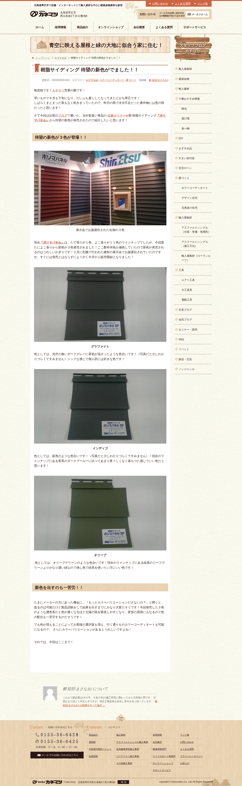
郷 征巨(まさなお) (158, 80)
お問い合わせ (160, 3)
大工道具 (187, 289)
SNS (181, 339)
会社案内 (157, 742)
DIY (181, 138)
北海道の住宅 (189, 207)
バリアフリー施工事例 (127, 756)
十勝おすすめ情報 (189, 98)
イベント (184, 349)
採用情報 (60, 27)
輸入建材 (184, 88)
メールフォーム (197, 14)
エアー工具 (188, 279)
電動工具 (187, 299)
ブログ (62, 115)
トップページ (43, 57)
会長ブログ (185, 319)
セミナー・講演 (188, 329)
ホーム (40, 27)
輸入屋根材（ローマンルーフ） (196, 257)
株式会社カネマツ (49, 14)
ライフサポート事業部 (164, 756)
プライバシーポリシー (191, 756)
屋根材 (92, 742)
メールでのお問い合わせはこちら (57, 755)
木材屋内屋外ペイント (100, 749)
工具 (181, 269)
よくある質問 (183, 3)
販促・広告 (185, 359)
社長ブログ (185, 309)
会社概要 (139, 27)
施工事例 (120, 735)
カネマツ (58, 90)
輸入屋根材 (185, 68)
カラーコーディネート (112, 80)
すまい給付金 (187, 158)
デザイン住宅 (189, 197)
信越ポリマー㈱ (118, 115)
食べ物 (185, 128)
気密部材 (93, 756)
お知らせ (184, 763)
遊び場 (185, 118)
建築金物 (184, 78)
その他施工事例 (124, 763)
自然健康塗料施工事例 (127, 749)
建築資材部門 (159, 749)
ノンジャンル (187, 369)
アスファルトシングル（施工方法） (195, 243)
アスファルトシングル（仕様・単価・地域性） (196, 229)
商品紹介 (82, 27)
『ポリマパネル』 (52, 242)
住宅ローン (185, 167)
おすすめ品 (60, 57)
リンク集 (202, 3)
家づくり (131, 80)
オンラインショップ (111, 27)
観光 (184, 108)
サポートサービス (194, 27)
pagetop (121, 719)
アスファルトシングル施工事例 (132, 742)
